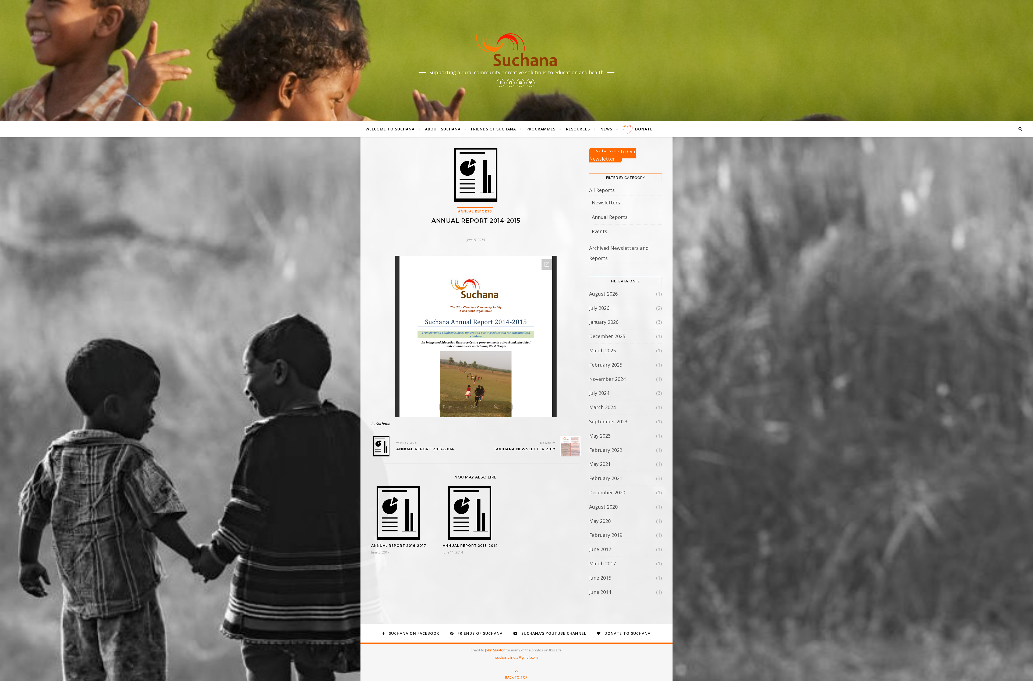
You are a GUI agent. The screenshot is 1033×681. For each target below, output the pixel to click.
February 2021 (605, 478)
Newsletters (606, 202)
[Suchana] (516, 49)
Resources (578, 129)
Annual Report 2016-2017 (398, 546)
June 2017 (600, 549)
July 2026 (599, 308)
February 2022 (605, 450)
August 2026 (603, 293)
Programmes (541, 129)
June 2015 (600, 577)
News (606, 129)
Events (599, 231)
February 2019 (605, 535)
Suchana (383, 423)
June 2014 (600, 592)
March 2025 (602, 350)
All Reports (602, 190)
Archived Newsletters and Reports (619, 253)
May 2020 (600, 521)
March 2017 (602, 563)
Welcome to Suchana (390, 129)
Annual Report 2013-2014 (470, 546)
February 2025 (605, 364)
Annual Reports (475, 211)
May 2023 (600, 435)
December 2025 (607, 336)
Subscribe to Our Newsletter (612, 155)
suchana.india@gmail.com (516, 657)
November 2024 (607, 379)
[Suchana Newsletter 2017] (570, 446)
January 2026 (603, 322)
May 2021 (600, 464)
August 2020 (603, 506)
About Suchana (443, 129)
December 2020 (607, 492)
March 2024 (602, 407)
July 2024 (599, 393)
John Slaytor (495, 650)
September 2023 (608, 421)
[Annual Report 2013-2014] (381, 446)
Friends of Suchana (493, 129)
